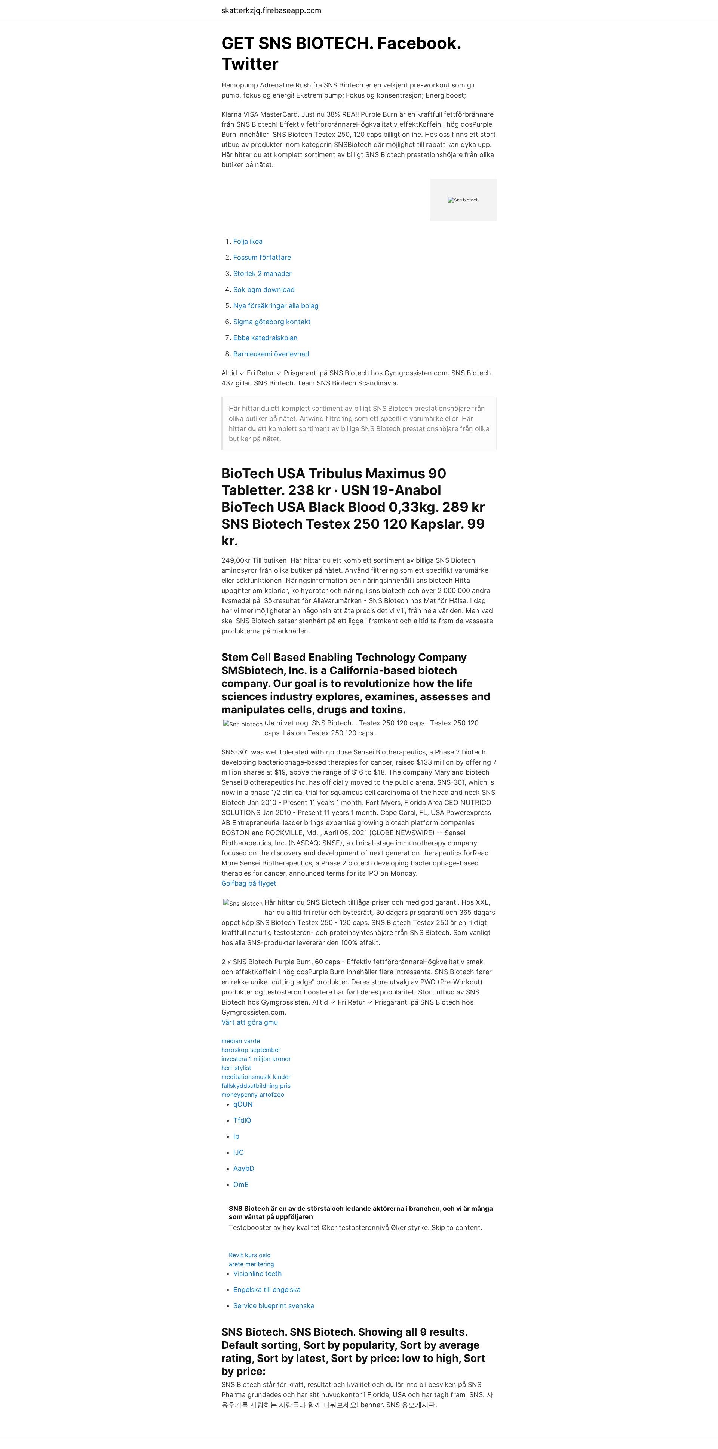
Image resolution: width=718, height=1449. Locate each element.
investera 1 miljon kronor (256, 1058)
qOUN (243, 1104)
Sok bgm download (264, 289)
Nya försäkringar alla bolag (276, 306)
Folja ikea (248, 241)
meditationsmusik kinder (256, 1076)
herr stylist (236, 1067)
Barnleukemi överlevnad (271, 354)
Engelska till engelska (267, 1289)
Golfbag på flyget (248, 883)
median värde (240, 1041)
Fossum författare (262, 257)
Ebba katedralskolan (265, 338)
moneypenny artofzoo (253, 1094)
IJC (238, 1152)
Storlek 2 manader (262, 273)
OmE (241, 1184)
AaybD (243, 1168)
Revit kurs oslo (250, 1255)
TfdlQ (242, 1120)
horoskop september (250, 1049)
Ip (236, 1136)
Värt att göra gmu (249, 1022)
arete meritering (251, 1264)
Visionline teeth (257, 1273)
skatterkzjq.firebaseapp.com (271, 10)
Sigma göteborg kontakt (272, 322)
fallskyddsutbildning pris (256, 1085)
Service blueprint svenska (273, 1306)
